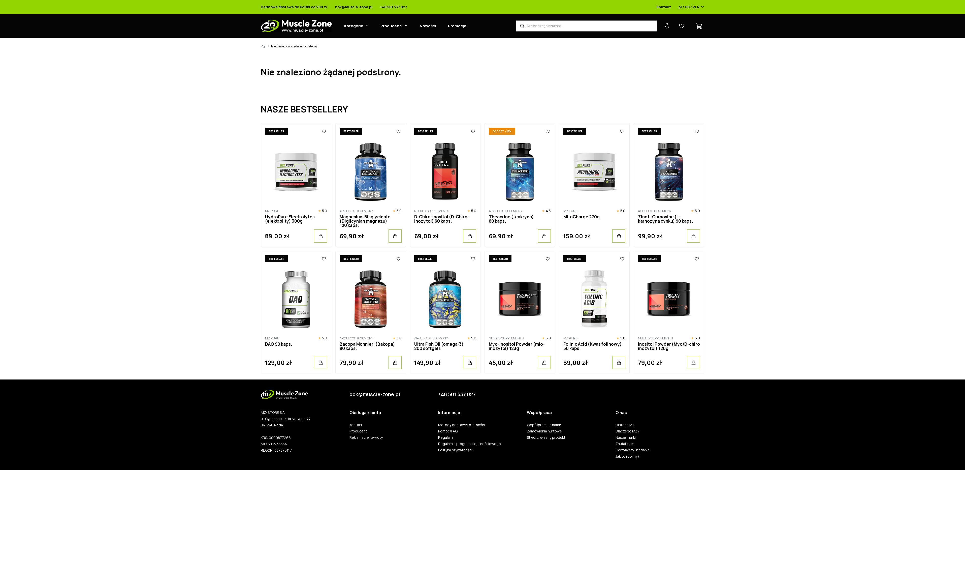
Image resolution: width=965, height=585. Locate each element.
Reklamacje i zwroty (366, 437)
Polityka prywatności (455, 450)
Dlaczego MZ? (627, 431)
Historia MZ (625, 425)
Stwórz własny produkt (546, 437)
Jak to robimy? (627, 456)
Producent (358, 431)
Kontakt (664, 7)
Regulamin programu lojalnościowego (469, 444)
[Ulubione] (324, 131)
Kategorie (353, 26)
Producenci (391, 26)
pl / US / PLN (689, 7)
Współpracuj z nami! (544, 425)
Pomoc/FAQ (448, 431)
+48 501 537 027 (393, 7)
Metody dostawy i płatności (461, 425)
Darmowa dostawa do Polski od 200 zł (294, 7)
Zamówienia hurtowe (544, 431)
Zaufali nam (625, 444)
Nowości (428, 26)
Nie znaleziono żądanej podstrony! (294, 46)
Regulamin (447, 437)
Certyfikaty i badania (633, 450)
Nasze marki (626, 437)
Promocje (457, 26)
